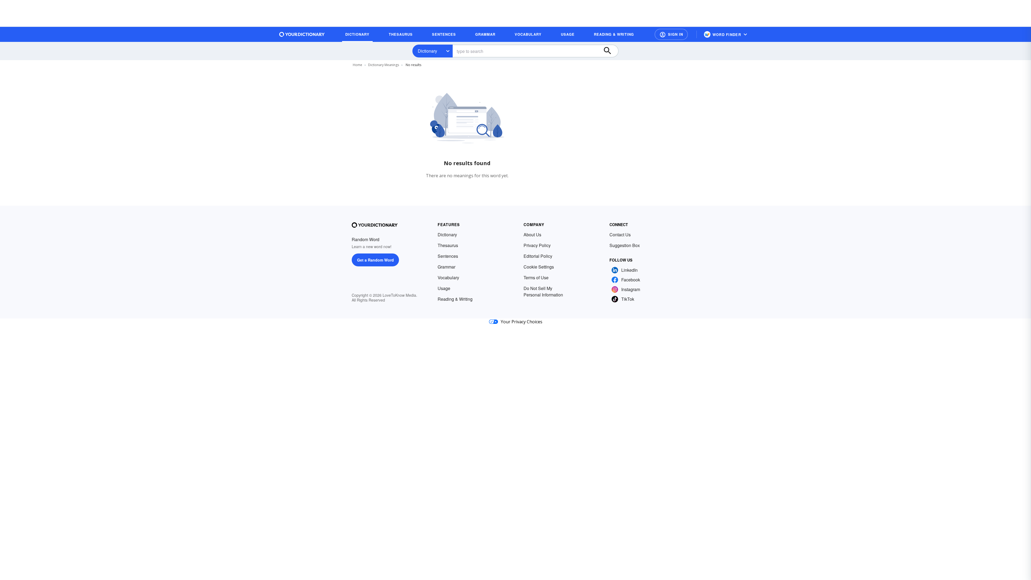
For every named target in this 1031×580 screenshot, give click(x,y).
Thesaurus (448, 245)
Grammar (446, 267)
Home (357, 65)
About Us (532, 234)
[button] (671, 34)
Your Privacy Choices (521, 322)
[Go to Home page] (302, 34)
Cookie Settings (539, 267)
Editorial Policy (538, 256)
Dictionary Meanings (383, 65)
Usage (444, 288)
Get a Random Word (375, 260)
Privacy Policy (537, 245)
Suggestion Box (624, 245)
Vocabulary (448, 277)
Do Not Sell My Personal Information (543, 291)
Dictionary (427, 51)
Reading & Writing (455, 299)
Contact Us (620, 234)
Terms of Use (536, 277)
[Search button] (610, 51)
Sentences (448, 256)
